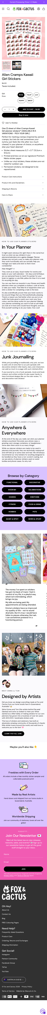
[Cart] (43, 9)
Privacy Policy (9, 875)
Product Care (7, 936)
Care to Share (7, 195)
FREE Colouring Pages (10, 923)
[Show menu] (3, 9)
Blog (3, 918)
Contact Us (6, 914)
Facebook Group (8, 963)
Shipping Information (10, 945)
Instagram (6, 954)
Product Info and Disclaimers (13, 183)
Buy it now (23, 115)
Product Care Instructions (12, 177)
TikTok (4, 967)
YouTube (5, 971)
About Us (5, 910)
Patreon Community (9, 959)
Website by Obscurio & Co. (26, 991)
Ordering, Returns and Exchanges (15, 941)
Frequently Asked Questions (13, 932)
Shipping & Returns (9, 189)
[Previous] (3, 2)
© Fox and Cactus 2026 (11, 987)
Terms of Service (23, 875)
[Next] (44, 2)
